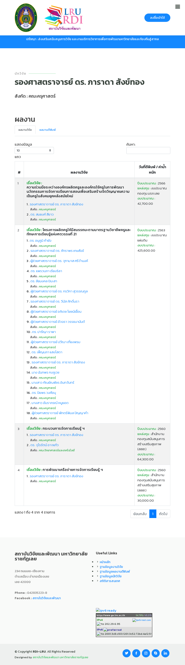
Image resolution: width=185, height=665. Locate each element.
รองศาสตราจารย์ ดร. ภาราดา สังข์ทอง (56, 204)
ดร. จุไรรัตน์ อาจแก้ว (44, 444)
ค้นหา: (130, 144)
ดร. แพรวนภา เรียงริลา (46, 270)
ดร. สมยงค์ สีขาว (42, 214)
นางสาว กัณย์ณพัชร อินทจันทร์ (53, 382)
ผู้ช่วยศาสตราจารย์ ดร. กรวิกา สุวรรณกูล (59, 291)
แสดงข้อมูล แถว (23, 150)
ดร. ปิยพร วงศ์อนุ (44, 392)
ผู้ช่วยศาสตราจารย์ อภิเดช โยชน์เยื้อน (56, 311)
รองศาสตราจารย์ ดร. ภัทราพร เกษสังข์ (57, 250)
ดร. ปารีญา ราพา (44, 331)
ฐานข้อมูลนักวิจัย (111, 576)
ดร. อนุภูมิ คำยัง (40, 240)
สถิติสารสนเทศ (110, 581)
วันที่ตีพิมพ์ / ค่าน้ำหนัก (152, 169)
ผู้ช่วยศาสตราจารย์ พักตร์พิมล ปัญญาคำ (60, 412)
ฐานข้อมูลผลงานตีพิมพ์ (115, 571)
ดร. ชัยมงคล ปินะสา (43, 281)
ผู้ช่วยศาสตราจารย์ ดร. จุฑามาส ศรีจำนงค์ (59, 260)
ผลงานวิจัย (25, 130)
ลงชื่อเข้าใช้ (157, 17)
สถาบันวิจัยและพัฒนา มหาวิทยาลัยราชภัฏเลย (60, 657)
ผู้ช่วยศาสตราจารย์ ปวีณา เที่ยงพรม (55, 341)
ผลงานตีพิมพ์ (47, 130)
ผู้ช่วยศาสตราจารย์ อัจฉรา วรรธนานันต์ (58, 321)
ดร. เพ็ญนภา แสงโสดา (47, 352)
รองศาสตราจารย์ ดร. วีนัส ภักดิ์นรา (54, 301)
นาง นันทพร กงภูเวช (45, 372)
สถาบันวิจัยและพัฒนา (46, 598)
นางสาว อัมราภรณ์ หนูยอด (50, 402)
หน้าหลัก (105, 562)
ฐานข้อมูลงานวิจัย (111, 566)
